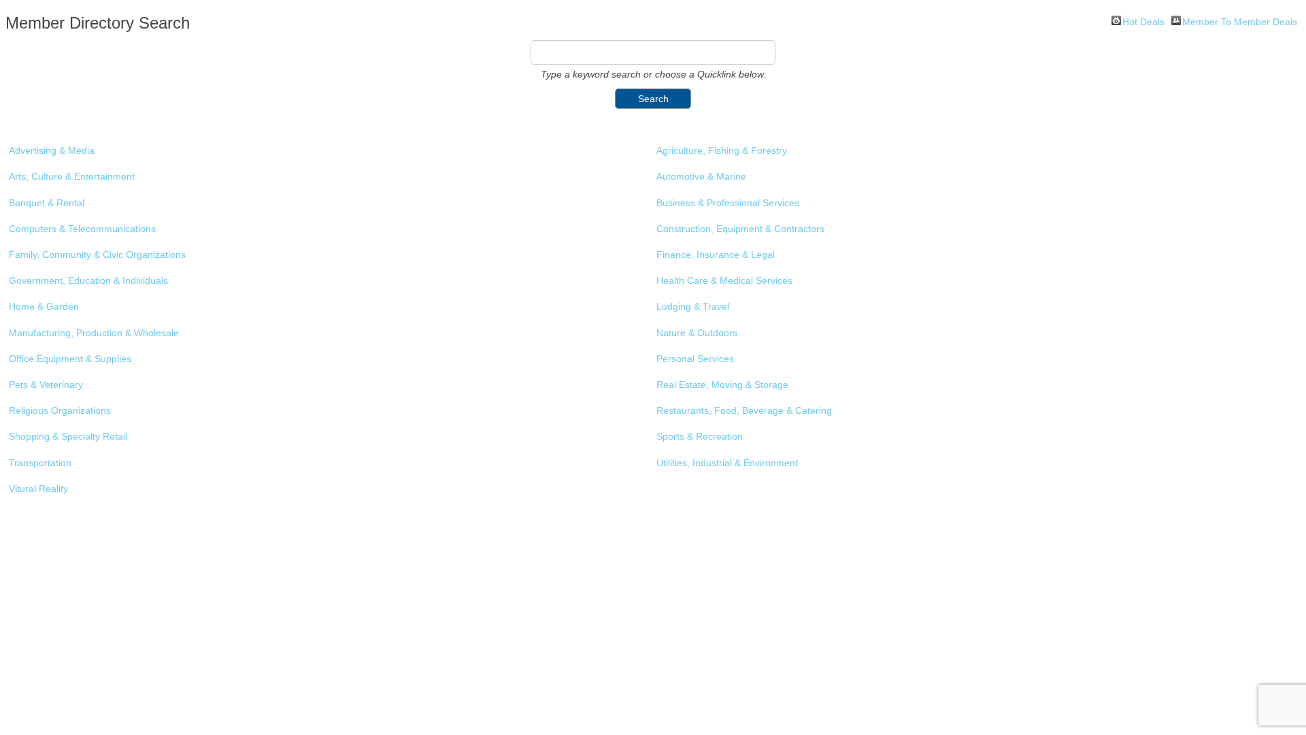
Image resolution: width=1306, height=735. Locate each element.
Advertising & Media (52, 150)
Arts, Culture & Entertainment (72, 176)
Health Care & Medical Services (724, 280)
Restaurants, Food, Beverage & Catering (744, 410)
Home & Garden (44, 306)
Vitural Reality (38, 488)
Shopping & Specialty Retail (68, 436)
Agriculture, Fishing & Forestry (721, 150)
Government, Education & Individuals (88, 280)
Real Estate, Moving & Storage (722, 384)
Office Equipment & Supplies (70, 358)
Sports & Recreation (699, 436)
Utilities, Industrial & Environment (727, 462)
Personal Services (695, 358)
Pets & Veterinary (46, 384)
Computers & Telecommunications (82, 228)
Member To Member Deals (1239, 20)
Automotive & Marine (701, 176)
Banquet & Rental (46, 202)
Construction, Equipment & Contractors (740, 228)
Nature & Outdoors (696, 332)
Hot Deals (1143, 20)
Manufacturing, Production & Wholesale (94, 332)
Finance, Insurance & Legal (715, 254)
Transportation (40, 462)
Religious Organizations (60, 410)
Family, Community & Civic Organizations (97, 254)
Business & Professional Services (727, 202)
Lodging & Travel (692, 306)
